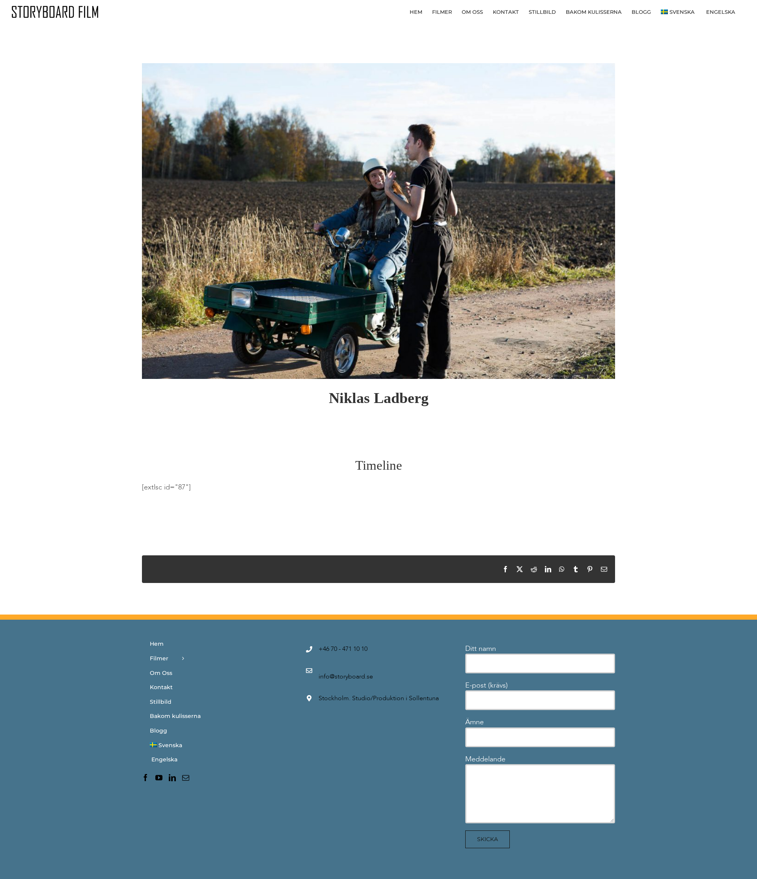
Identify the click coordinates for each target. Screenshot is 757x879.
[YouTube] (158, 777)
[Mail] (185, 777)
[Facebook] (145, 777)
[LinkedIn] (172, 777)
